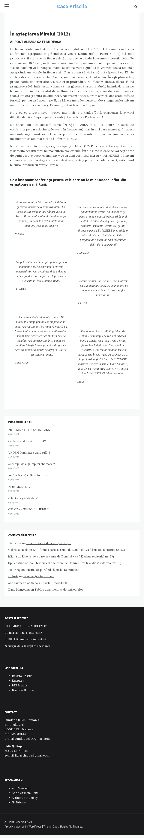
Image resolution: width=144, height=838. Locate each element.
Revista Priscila (22, 676)
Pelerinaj (14, 569)
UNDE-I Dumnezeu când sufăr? (29, 452)
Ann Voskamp (21, 788)
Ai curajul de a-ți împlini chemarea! (31, 464)
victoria (13, 576)
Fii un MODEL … (19, 487)
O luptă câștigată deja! (23, 498)
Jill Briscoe (19, 802)
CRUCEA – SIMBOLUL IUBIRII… (29, 509)
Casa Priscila (72, 6)
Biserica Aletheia (23, 690)
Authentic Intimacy (25, 798)
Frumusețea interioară (38, 576)
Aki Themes (75, 826)
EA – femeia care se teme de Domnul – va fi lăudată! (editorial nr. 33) (79, 550)
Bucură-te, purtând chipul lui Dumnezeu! (52, 569)
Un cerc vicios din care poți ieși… (48, 543)
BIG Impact (19, 685)
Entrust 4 (18, 680)
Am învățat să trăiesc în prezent (30, 475)
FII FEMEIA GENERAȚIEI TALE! (29, 430)
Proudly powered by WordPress (23, 826)
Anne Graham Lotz (25, 793)
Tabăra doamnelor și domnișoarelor (59, 589)
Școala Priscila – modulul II (49, 583)
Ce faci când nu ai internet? (27, 441)
